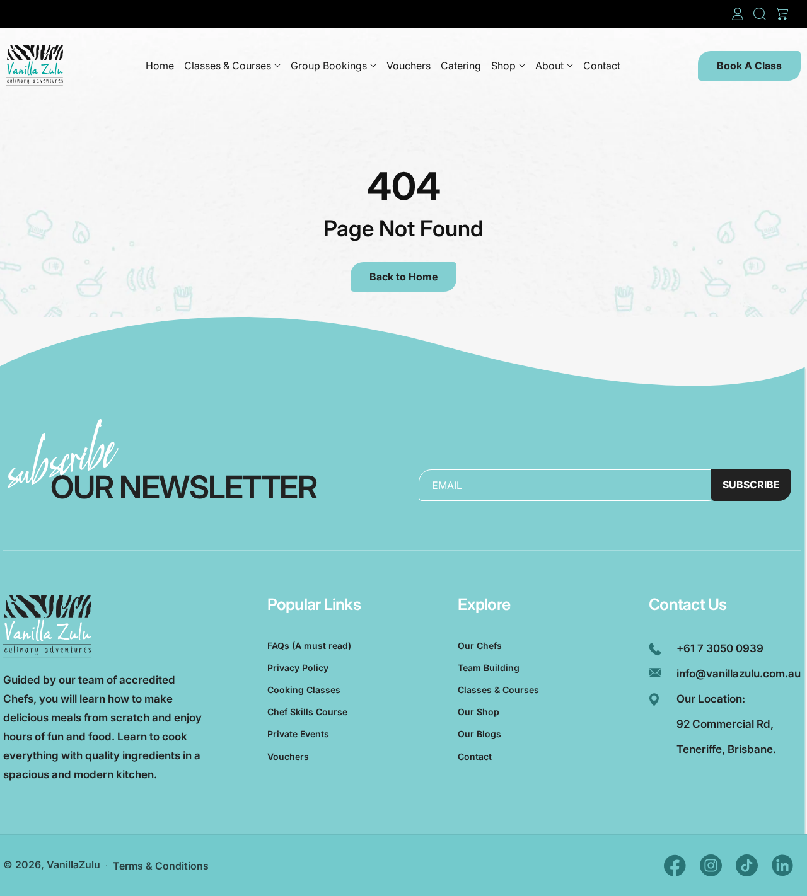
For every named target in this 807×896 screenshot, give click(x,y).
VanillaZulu (73, 864)
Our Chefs (480, 645)
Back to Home (403, 276)
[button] (759, 14)
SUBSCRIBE (751, 484)
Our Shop (478, 711)
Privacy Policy (297, 667)
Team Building (489, 667)
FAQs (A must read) (309, 645)
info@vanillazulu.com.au (738, 673)
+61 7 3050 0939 (719, 648)
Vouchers (288, 756)
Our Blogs (479, 733)
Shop (503, 65)
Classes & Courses (227, 65)
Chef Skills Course (307, 711)
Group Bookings (329, 65)
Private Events (298, 733)
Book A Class (749, 65)
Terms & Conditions (161, 865)
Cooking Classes (303, 689)
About (549, 65)
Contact (475, 756)
